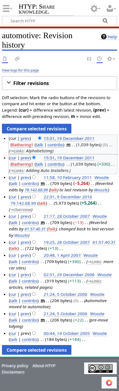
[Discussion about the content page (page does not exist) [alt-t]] (17, 59)
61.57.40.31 (35, 228)
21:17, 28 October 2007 (67, 216)
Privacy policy (15, 365)
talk (39, 144)
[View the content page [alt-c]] (5, 59)
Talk (52, 228)
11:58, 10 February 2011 (68, 177)
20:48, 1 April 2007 (62, 255)
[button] (59, 83)
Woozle (101, 189)
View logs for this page (20, 70)
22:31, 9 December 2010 (68, 196)
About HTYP (44, 365)
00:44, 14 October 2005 (67, 333)
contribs (55, 144)
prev (25, 138)
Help (112, 36)
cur (13, 157)
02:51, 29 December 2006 (69, 274)
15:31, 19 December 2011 (69, 138)
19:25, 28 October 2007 (67, 242)
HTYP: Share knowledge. (37, 9)
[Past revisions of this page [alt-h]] (100, 59)
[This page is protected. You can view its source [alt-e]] (89, 59)
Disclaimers (13, 371)
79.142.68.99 (36, 189)
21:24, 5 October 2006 (65, 294)
